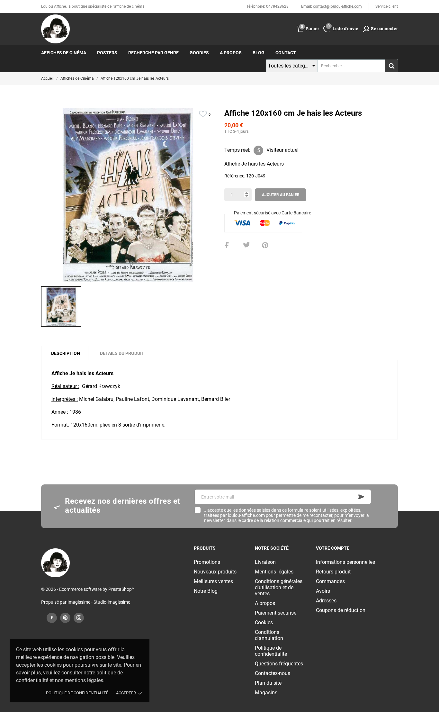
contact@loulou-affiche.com (337, 6)
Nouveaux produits (215, 572)
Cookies (264, 622)
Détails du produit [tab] (122, 353)
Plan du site (268, 683)
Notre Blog (206, 591)
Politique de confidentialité (77, 692)
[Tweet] (246, 245)
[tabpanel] (128, 195)
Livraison (265, 562)
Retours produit (333, 572)
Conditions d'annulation (269, 635)
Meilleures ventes (213, 581)
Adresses (326, 601)
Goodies (199, 52)
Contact (285, 52)
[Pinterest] (265, 245)
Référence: (234, 175)
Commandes (330, 581)
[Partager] (228, 245)
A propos (231, 52)
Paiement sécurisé (275, 613)
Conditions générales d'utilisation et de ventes (278, 587)
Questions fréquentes (279, 664)
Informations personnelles (345, 562)
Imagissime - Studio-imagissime (98, 602)
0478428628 (277, 6)
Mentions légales (274, 572)
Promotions (207, 562)
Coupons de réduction (340, 610)
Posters (107, 52)
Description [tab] (65, 353)
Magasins (266, 692)
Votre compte (332, 548)
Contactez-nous (272, 673)
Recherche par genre (153, 52)
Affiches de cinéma (63, 52)
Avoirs (323, 591)
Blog (258, 52)
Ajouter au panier (281, 195)
